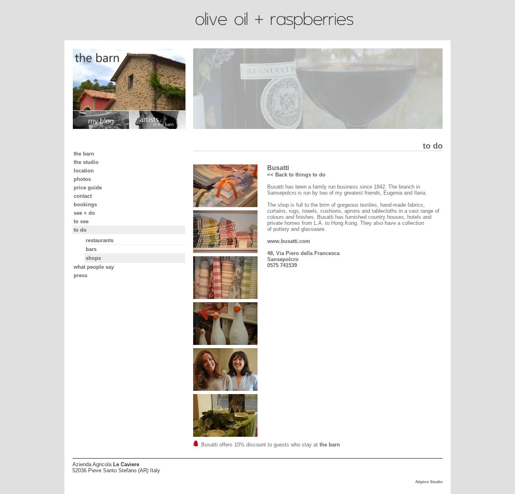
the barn (84, 154)
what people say (94, 267)
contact (83, 196)
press (80, 275)
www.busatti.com (288, 241)
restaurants (99, 240)
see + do (84, 213)
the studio (86, 162)
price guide (88, 188)
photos (82, 179)
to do (80, 230)
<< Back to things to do (296, 175)
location (84, 171)
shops (93, 258)
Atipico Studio (429, 481)
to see (81, 221)
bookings (85, 204)
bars (91, 249)
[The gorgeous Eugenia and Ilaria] (229, 370)
